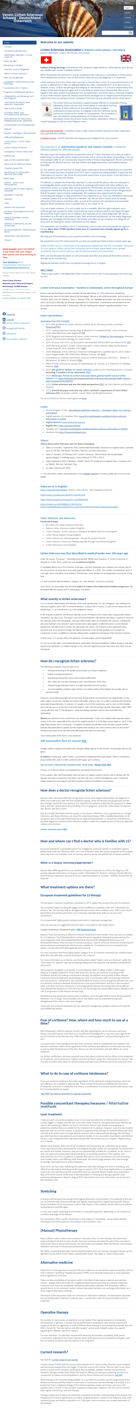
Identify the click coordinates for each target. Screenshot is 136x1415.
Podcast (7, 129)
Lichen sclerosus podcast (69, 425)
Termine (8, 46)
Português (129, 27)
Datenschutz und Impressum (17, 236)
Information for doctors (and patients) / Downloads (17, 103)
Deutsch (128, 3)
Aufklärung (9, 155)
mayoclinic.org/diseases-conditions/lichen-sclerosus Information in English (93, 428)
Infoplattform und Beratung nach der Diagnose (19, 97)
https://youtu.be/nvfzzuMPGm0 (54, 490)
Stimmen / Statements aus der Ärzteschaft (17, 224)
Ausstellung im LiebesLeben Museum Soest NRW (16, 173)
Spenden (8, 199)
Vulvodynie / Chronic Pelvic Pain (18, 151)
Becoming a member (13, 65)
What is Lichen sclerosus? (15, 73)
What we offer (10, 61)
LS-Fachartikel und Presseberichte (19, 125)
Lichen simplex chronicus (15, 147)
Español (128, 12)
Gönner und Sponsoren (14, 207)
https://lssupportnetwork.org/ (72, 432)
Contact (7, 240)
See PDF (119, 1375)
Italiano (128, 22)
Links (6, 203)
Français (128, 17)
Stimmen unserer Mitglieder (17, 69)
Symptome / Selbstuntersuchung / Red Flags (19, 83)
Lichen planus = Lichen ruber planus (17, 142)
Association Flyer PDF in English (55, 321)
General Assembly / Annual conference (16, 218)
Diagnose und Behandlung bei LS (19, 92)
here (84, 398)
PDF (83, 333)
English (127, 8)
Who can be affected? (13, 77)
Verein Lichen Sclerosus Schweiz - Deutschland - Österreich (22, 17)
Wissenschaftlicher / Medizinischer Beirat (20, 230)
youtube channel (90, 474)
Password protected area (15, 51)
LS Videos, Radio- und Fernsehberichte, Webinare (16, 113)
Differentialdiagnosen (14, 137)
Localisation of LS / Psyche (15, 88)
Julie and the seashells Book (16, 160)
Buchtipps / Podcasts (13, 195)
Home (7, 42)
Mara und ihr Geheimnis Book (17, 164)
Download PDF (53, 327)
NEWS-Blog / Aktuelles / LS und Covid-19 (18, 56)
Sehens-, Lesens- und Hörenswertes (14, 183)
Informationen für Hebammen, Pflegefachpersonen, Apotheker (18, 119)
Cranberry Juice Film (13, 168)
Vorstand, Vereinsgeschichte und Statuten (19, 212)
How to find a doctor (13, 108)
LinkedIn (10, 319)
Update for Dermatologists (111, 336)
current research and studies (65, 1359)
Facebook (10, 314)
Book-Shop (9, 178)
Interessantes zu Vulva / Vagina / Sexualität (18, 189)
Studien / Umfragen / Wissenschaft (19, 133)
